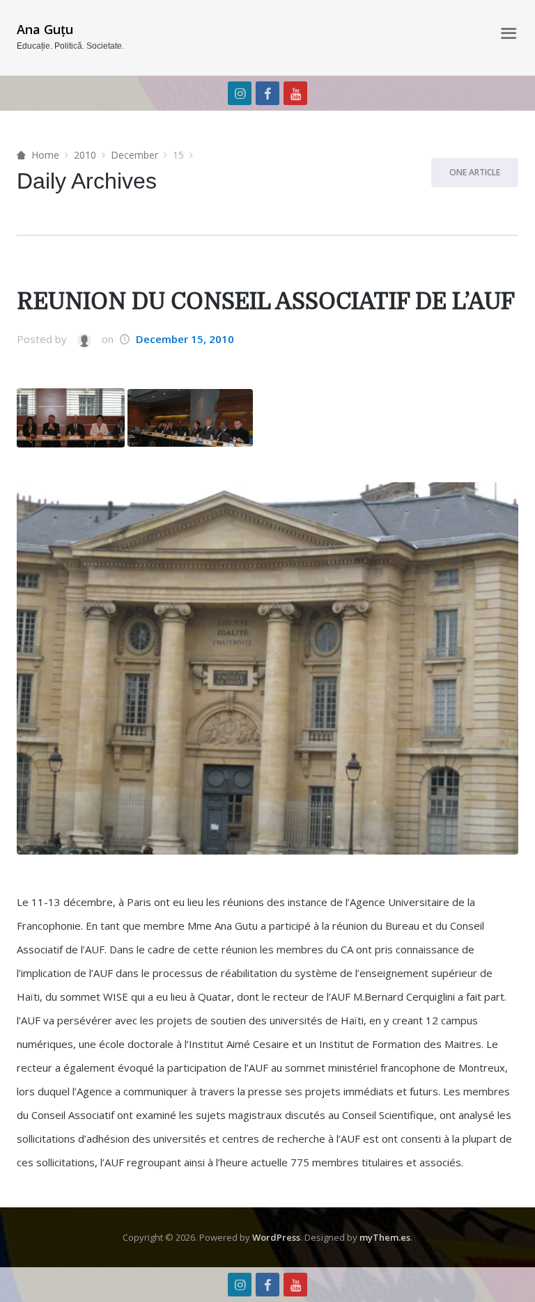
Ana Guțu (45, 29)
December (134, 154)
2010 (85, 154)
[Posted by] (84, 340)
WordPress (276, 1237)
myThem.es (384, 1237)
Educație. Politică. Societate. (70, 46)
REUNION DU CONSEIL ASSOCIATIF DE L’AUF (266, 302)
